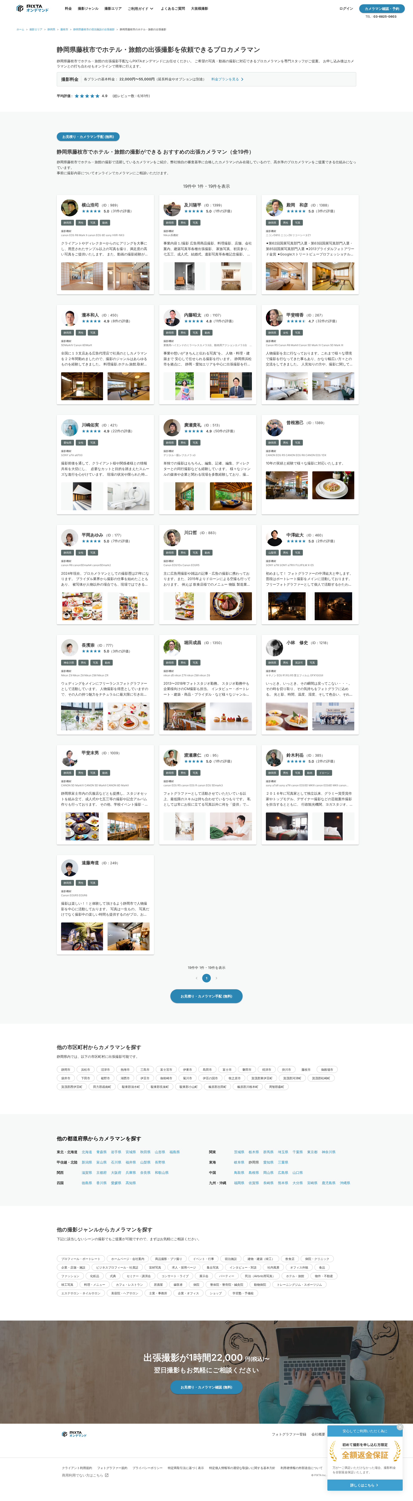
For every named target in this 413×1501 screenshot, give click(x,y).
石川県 (116, 1162)
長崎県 (268, 1183)
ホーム (20, 29)
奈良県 (145, 1172)
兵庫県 (131, 1172)
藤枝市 (64, 29)
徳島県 (87, 1183)
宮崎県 (312, 1183)
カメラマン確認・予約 (382, 8)
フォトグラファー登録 (289, 1434)
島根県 (254, 1172)
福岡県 (239, 1183)
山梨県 (145, 1162)
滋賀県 (87, 1172)
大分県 (298, 1183)
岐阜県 (239, 1162)
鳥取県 (239, 1172)
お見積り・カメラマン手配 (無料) (88, 136)
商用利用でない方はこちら (82, 1475)
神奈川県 (329, 1152)
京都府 (101, 1172)
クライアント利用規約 (77, 1468)
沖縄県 (345, 1183)
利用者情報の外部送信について (301, 1468)
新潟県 (87, 1162)
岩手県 (116, 1152)
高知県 (131, 1183)
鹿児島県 (329, 1183)
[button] (66, 1069)
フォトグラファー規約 (112, 1468)
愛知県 (268, 1162)
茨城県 (239, 1152)
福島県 (175, 1152)
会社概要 (318, 1434)
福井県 (131, 1162)
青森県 (101, 1152)
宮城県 (131, 1152)
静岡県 (51, 29)
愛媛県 (116, 1183)
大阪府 (116, 1172)
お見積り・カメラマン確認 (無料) (206, 1387)
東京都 (312, 1152)
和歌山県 (162, 1172)
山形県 (160, 1152)
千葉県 (298, 1152)
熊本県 (283, 1183)
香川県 (101, 1183)
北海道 (87, 1152)
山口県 (298, 1172)
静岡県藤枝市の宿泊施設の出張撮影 (94, 29)
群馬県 (268, 1152)
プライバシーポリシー (148, 1468)
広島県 (283, 1172)
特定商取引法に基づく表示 (186, 1468)
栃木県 (254, 1152)
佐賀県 (254, 1183)
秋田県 (145, 1152)
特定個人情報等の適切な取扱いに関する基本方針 (242, 1468)
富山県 (101, 1162)
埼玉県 (283, 1152)
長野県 (160, 1162)
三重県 (283, 1162)
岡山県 (268, 1172)
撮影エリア (35, 29)
